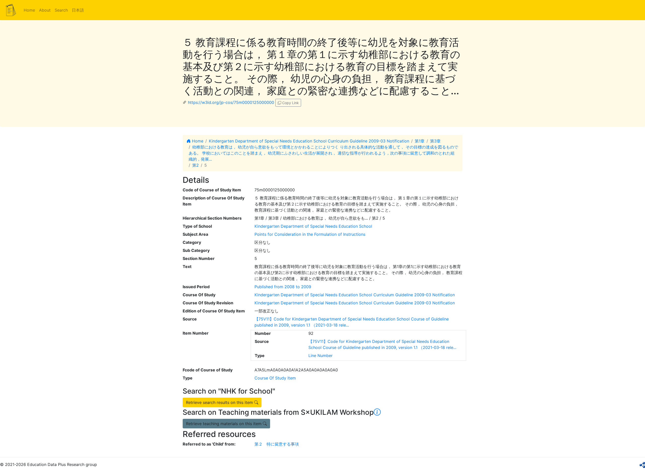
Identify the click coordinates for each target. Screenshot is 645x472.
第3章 (435, 140)
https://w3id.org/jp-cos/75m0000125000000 (231, 102)
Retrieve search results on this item (220, 402)
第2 (195, 165)
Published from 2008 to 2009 (282, 286)
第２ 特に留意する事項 (276, 444)
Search (61, 10)
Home (29, 10)
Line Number (320, 355)
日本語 (78, 10)
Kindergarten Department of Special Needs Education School (313, 226)
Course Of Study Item (275, 377)
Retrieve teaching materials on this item (224, 423)
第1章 (420, 140)
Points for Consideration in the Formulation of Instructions (309, 234)
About (45, 10)
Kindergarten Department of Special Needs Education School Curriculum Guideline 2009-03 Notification (309, 140)
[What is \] (377, 412)
